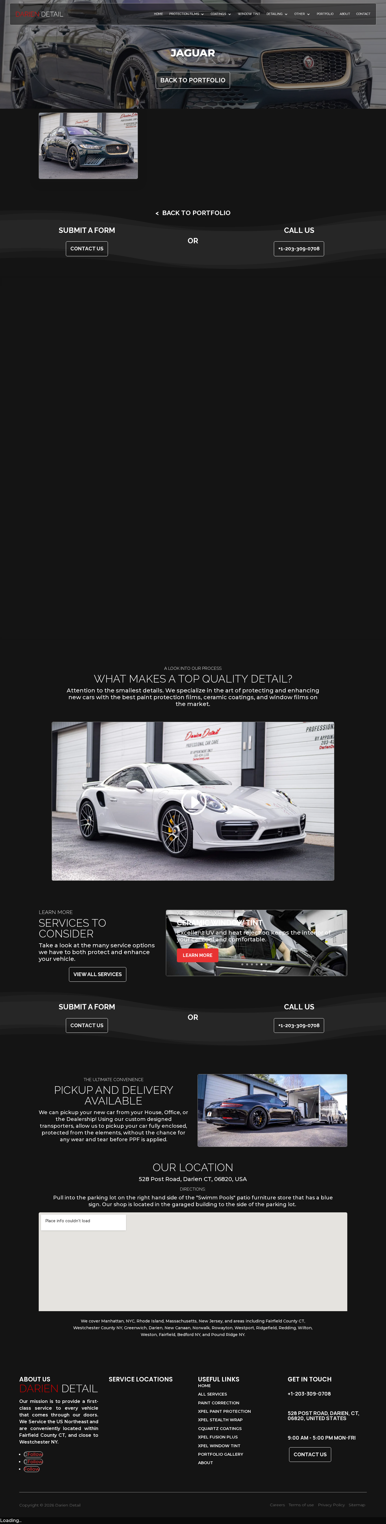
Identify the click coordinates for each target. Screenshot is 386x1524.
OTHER (299, 14)
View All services (97, 974)
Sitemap (357, 1504)
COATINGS (218, 14)
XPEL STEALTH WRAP (220, 1420)
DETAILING (274, 14)
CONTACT (363, 14)
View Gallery (88, 145)
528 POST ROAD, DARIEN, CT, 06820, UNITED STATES (323, 1416)
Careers (277, 1504)
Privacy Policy (331, 1504)
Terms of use (301, 1504)
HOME (158, 14)
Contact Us (310, 1454)
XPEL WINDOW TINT (219, 1446)
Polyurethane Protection (221, 913)
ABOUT (345, 14)
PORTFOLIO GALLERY (220, 1454)
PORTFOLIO (325, 14)
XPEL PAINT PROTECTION (224, 1411)
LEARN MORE (197, 962)
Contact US (86, 249)
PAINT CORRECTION (218, 1403)
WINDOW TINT (249, 14)
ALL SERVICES (212, 1394)
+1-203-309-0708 (299, 249)
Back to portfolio (192, 80)
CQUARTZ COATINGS (220, 1429)
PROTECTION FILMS (184, 14)
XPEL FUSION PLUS (218, 1437)
